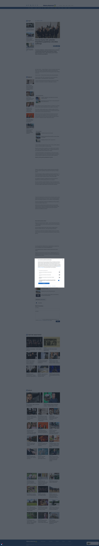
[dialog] (49, 273)
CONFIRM (44, 283)
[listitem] (49, 270)
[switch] (59, 272)
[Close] (63, 260)
